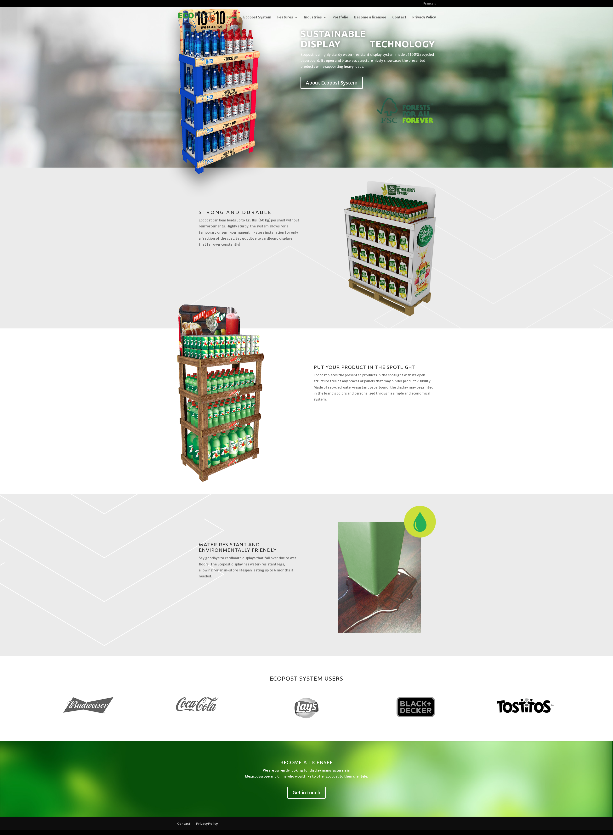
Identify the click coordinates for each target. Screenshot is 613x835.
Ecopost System (257, 17)
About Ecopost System (332, 83)
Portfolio (340, 17)
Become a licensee (370, 17)
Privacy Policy (424, 17)
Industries (313, 17)
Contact (399, 17)
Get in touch (306, 793)
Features (285, 17)
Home (232, 17)
